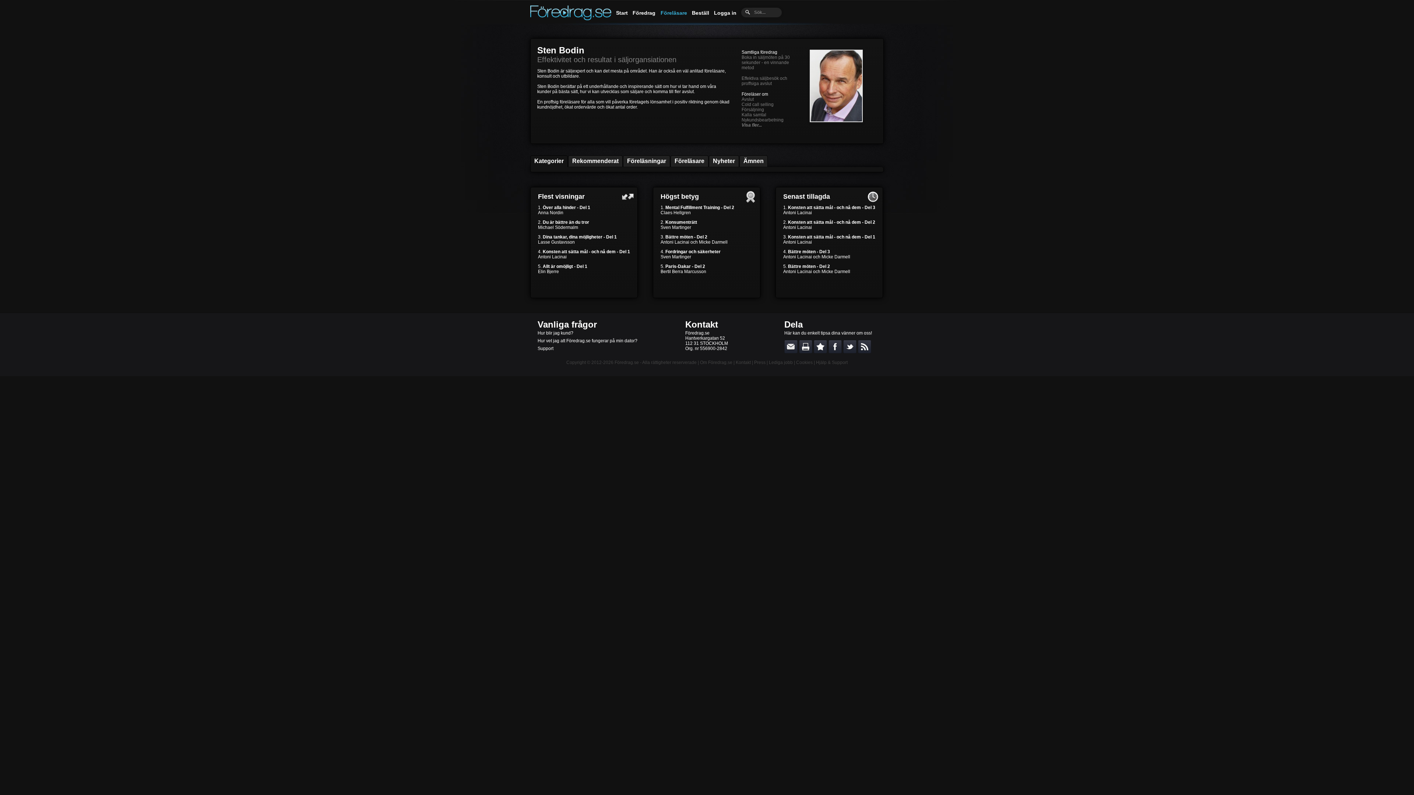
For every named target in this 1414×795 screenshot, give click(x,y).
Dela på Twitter (850, 346)
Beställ (700, 13)
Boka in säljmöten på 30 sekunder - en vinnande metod (766, 62)
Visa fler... (752, 125)
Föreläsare (674, 13)
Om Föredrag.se (716, 362)
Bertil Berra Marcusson (683, 271)
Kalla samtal (754, 114)
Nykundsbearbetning (763, 120)
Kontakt (701, 324)
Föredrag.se (627, 362)
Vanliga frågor (567, 324)
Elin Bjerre (548, 271)
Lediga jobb (781, 362)
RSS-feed (864, 346)
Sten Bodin (560, 50)
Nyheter (724, 161)
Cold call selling (758, 104)
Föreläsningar (646, 161)
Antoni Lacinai (552, 256)
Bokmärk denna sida (820, 346)
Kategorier (549, 161)
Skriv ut (805, 346)
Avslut (748, 99)
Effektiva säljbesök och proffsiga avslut (764, 81)
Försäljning (753, 109)
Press (760, 362)
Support (545, 348)
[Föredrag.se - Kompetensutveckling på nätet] (570, 18)
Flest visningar (561, 196)
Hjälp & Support (832, 362)
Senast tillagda (806, 196)
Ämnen (753, 161)
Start (622, 13)
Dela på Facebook (835, 346)
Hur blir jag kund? (555, 333)
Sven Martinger (676, 227)
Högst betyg (680, 196)
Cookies (804, 362)
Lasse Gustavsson (556, 242)
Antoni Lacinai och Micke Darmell (694, 242)
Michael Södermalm (558, 227)
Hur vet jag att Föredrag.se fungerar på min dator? (587, 340)
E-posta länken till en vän (791, 346)
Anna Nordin (550, 212)
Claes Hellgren (676, 212)
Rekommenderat (595, 161)
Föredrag (644, 13)
